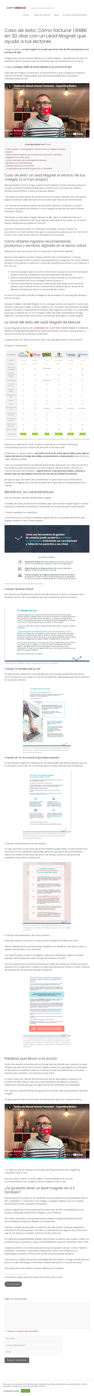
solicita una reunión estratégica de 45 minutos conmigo (46, 1259)
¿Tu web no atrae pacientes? (75, 15)
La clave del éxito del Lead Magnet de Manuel (26, 160)
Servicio (26, 15)
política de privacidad (27, 1331)
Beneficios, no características (19, 163)
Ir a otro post (13, 1284)
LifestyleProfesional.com (16, 78)
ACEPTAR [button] (25, 1391)
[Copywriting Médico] (16, 8)
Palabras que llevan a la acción (20, 165)
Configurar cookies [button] (11, 1391)
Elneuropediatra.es (56, 75)
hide (48, 144)
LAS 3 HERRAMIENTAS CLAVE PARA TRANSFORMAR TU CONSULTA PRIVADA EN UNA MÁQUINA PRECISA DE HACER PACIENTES (46, 329)
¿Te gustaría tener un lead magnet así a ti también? (29, 168)
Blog (56, 15)
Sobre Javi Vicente (42, 15)
